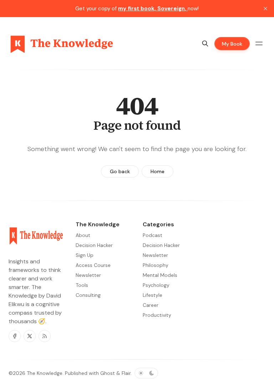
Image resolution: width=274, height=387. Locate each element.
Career (150, 305)
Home (157, 171)
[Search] (205, 43)
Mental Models (160, 275)
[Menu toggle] (259, 43)
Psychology (156, 285)
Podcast (152, 235)
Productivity (157, 315)
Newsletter (155, 255)
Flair (126, 373)
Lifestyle (152, 295)
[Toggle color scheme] (146, 373)
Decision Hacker (161, 245)
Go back (120, 171)
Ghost (107, 373)
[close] (265, 8)
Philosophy (155, 265)
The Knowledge (44, 373)
